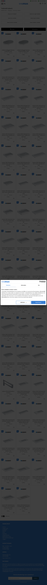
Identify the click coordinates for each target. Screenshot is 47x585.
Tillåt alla (38, 302)
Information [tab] (23, 285)
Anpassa (22, 302)
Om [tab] (39, 285)
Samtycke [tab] (8, 285)
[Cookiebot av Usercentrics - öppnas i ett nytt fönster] (40, 282)
